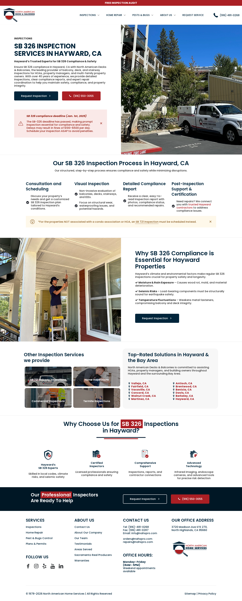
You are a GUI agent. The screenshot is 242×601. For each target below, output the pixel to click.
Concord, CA (140, 393)
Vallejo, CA (139, 383)
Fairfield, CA (139, 386)
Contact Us (82, 527)
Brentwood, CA (186, 386)
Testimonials (83, 544)
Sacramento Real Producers (93, 555)
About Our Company (88, 532)
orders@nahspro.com (137, 539)
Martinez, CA (140, 399)
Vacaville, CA (140, 389)
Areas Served (83, 549)
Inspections (33, 527)
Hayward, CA (185, 399)
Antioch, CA (184, 383)
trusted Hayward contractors (193, 206)
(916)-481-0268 (138, 527)
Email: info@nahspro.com (140, 533)
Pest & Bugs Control (39, 538)
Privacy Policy (207, 594)
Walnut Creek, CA (143, 396)
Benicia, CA (184, 389)
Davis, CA (182, 393)
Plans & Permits (36, 544)
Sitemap (190, 594)
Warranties (81, 560)
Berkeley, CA (184, 396)
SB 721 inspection (147, 222)
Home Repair (34, 532)
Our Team (81, 538)
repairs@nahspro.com (138, 542)
